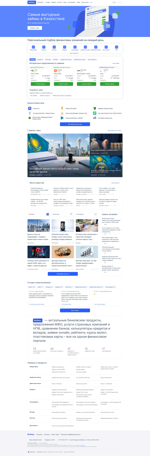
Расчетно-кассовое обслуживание (62, 426)
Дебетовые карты (96, 50)
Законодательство (36, 194)
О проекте (39, 434)
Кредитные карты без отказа (61, 377)
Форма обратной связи (35, 439)
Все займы (34, 95)
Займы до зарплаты (58, 367)
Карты (65, 2)
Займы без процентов (58, 372)
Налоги (78, 205)
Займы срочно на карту (83, 367)
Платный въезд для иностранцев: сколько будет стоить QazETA (40, 191)
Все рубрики (80, 214)
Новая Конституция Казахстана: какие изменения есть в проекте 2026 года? (111, 220)
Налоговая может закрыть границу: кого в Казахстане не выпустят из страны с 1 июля (86, 202)
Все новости (115, 183)
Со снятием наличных (83, 377)
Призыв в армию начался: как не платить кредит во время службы (109, 202)
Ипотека (59, 2)
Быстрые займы (81, 372)
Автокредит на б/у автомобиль (86, 402)
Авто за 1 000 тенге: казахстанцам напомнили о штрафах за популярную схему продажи (63, 202)
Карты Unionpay (57, 383)
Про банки (33, 205)
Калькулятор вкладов (58, 412)
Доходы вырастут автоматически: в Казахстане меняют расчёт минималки (111, 268)
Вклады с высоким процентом (85, 412)
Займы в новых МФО (58, 369)
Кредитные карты (85, 50)
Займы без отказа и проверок (62, 95)
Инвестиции (56, 214)
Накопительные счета (107, 412)
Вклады (48, 2)
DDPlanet (71, 452)
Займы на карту (45, 95)
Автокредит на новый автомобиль (87, 404)
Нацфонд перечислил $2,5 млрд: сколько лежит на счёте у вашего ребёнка (111, 258)
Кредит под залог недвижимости (62, 392)
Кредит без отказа (82, 392)
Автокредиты (71, 2)
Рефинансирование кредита (85, 389)
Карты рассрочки (106, 377)
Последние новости (63, 274)
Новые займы (80, 369)
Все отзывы (75, 310)
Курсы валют (85, 2)
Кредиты (53, 2)
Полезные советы (104, 205)
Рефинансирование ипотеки (109, 418)
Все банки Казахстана (75, 124)
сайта (57, 434)
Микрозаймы (33, 50)
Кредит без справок (107, 389)
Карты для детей (81, 383)
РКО (116, 50)
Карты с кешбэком (106, 383)
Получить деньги (40, 84)
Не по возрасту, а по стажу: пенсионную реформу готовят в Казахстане (111, 230)
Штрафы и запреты (59, 205)
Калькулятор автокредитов (60, 402)
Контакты (47, 434)
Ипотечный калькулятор (59, 418)
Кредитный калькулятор (59, 389)
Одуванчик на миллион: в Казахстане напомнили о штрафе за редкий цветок (86, 191)
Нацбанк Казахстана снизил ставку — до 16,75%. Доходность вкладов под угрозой (40, 202)
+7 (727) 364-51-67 (63, 439)
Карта (53, 434)
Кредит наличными (58, 394)
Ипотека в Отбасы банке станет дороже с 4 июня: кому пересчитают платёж (63, 191)
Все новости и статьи (114, 130)
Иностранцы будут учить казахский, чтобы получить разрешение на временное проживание (110, 239)
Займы (78, 2)
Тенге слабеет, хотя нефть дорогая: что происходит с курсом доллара (109, 191)
